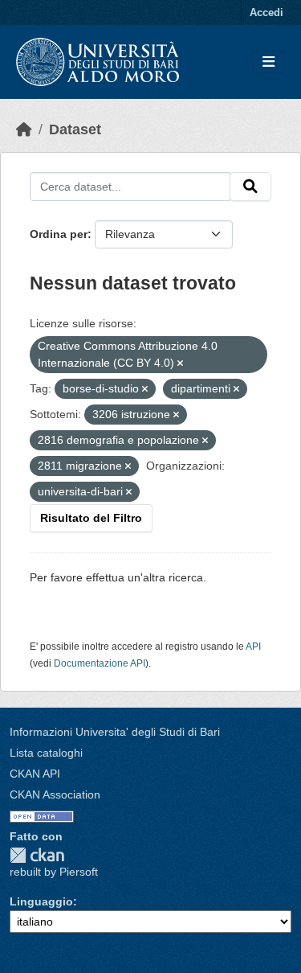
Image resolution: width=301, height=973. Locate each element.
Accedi (266, 12)
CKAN (37, 855)
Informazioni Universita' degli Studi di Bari (115, 731)
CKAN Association (55, 794)
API (253, 646)
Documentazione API (99, 663)
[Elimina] (180, 363)
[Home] (24, 129)
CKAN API (35, 773)
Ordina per (58, 234)
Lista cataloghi (46, 752)
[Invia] (250, 186)
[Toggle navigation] (268, 62)
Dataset (75, 129)
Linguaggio (41, 901)
